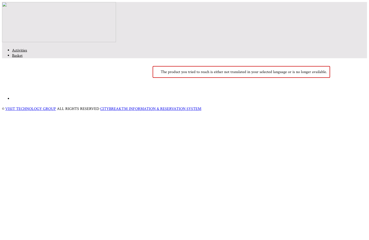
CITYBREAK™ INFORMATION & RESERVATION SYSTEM (150, 108)
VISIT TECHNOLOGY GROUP (30, 108)
